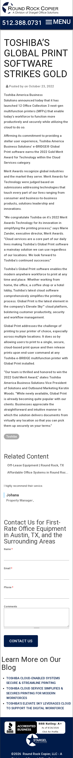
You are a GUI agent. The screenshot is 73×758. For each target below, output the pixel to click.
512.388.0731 (22, 23)
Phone (8, 587)
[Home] (30, 13)
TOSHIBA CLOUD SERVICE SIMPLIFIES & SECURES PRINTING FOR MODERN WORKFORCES (34, 693)
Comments (10, 606)
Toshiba (11, 436)
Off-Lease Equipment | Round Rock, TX (35, 465)
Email (8, 568)
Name (8, 549)
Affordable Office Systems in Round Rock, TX (38, 472)
